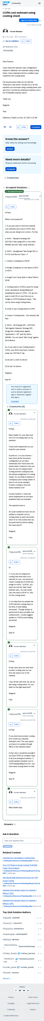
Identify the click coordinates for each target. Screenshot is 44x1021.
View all (6, 978)
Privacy (11, 997)
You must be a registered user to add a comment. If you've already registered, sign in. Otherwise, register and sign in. (21, 392)
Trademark (11, 1009)
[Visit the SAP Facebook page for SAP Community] (16, 990)
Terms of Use (33, 997)
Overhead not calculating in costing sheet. (19, 858)
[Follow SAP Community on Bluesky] (20, 990)
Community (16, 3)
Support (33, 1009)
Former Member (16, 31)
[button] (22, 41)
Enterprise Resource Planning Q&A (18, 861)
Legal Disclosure (33, 1003)
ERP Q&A (7, 9)
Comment (36, 127)
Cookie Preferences (11, 1016)
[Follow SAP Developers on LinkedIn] (28, 990)
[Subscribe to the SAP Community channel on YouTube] (24, 990)
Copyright (11, 1003)
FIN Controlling (8, 50)
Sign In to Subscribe (29, 20)
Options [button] (40, 20)
